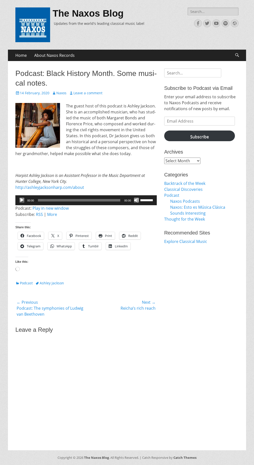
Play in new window (50, 208)
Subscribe (199, 136)
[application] (86, 200)
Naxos (61, 93)
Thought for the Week (184, 219)
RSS (39, 214)
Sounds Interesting (188, 213)
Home (21, 55)
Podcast (26, 283)
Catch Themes (184, 457)
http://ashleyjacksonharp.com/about (49, 187)
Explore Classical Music (185, 241)
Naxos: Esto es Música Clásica (197, 207)
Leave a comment (87, 93)
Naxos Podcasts (185, 201)
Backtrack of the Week (184, 183)
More (52, 214)
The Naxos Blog (88, 13)
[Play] (21, 200)
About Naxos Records (54, 55)
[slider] (147, 199)
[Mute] (136, 200)
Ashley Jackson (52, 283)
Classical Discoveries (183, 189)
